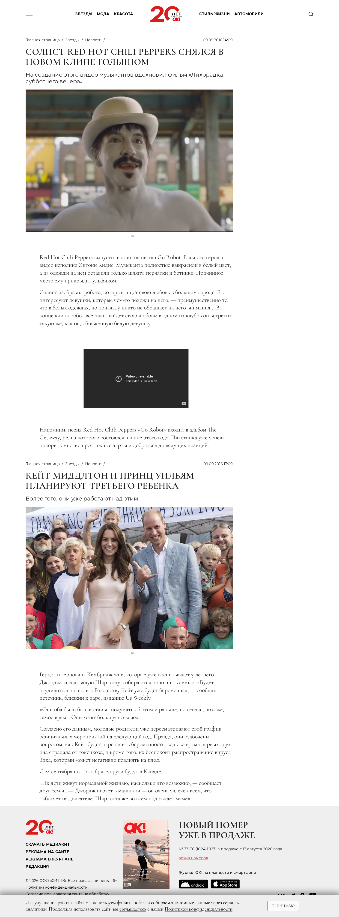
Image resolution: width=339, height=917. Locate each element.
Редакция (37, 866)
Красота (123, 14)
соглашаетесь (132, 909)
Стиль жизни (214, 14)
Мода (103, 14)
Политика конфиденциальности (57, 887)
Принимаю (283, 905)
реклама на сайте (47, 852)
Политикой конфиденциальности (198, 909)
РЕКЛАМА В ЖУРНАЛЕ (49, 859)
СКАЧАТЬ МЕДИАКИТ (48, 844)
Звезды (83, 14)
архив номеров (193, 858)
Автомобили (249, 14)
